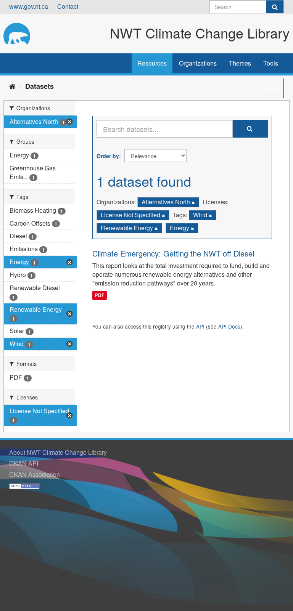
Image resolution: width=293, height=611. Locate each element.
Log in (269, 88)
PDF (99, 295)
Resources (152, 63)
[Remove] (193, 202)
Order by (108, 156)
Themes (240, 63)
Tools (270, 63)
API (200, 326)
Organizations (198, 63)
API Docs (229, 326)
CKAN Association (34, 474)
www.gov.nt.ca (28, 6)
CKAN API (23, 463)
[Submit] (274, 6)
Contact (67, 6)
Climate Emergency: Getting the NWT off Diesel (173, 253)
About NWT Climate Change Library (58, 452)
